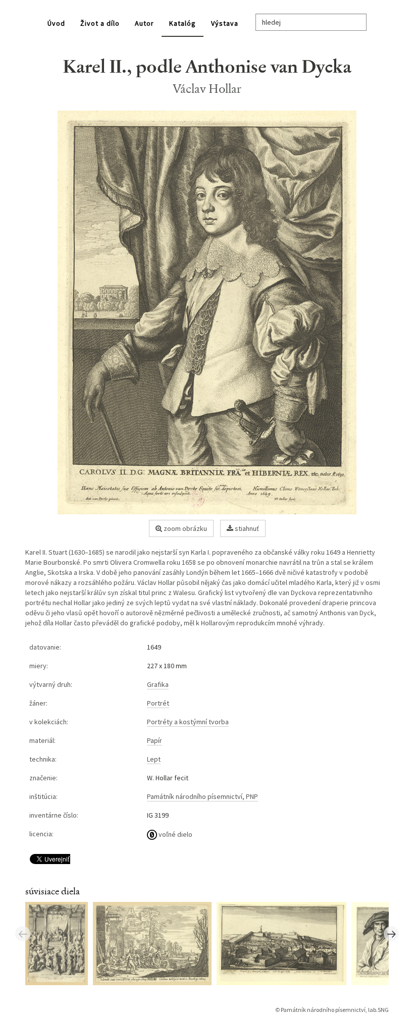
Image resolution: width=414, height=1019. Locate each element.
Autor (144, 23)
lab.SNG (378, 1009)
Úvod (56, 23)
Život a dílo (100, 23)
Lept (154, 759)
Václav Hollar (207, 88)
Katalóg (182, 23)
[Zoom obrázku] (207, 312)
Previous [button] (22, 933)
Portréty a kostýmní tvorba (188, 721)
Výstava (224, 23)
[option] (59, 942)
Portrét (158, 703)
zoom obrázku (184, 528)
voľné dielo (174, 834)
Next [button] (391, 933)
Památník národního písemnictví (323, 1009)
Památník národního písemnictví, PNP (202, 796)
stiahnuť (246, 528)
